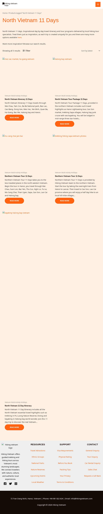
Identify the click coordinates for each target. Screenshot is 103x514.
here (19, 37)
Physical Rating (65, 457)
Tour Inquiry (92, 457)
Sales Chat (92, 469)
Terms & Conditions (65, 482)
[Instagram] (15, 483)
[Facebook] (5, 483)
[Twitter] (10, 483)
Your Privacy (65, 476)
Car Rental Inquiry (92, 463)
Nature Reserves (38, 469)
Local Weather (38, 482)
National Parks (38, 463)
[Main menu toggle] (97, 4)
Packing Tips (65, 469)
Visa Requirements (65, 450)
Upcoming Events (37, 476)
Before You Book (65, 463)
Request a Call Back (92, 476)
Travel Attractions (37, 450)
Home (5, 13)
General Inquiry (92, 450)
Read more (14, 117)
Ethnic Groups (38, 457)
